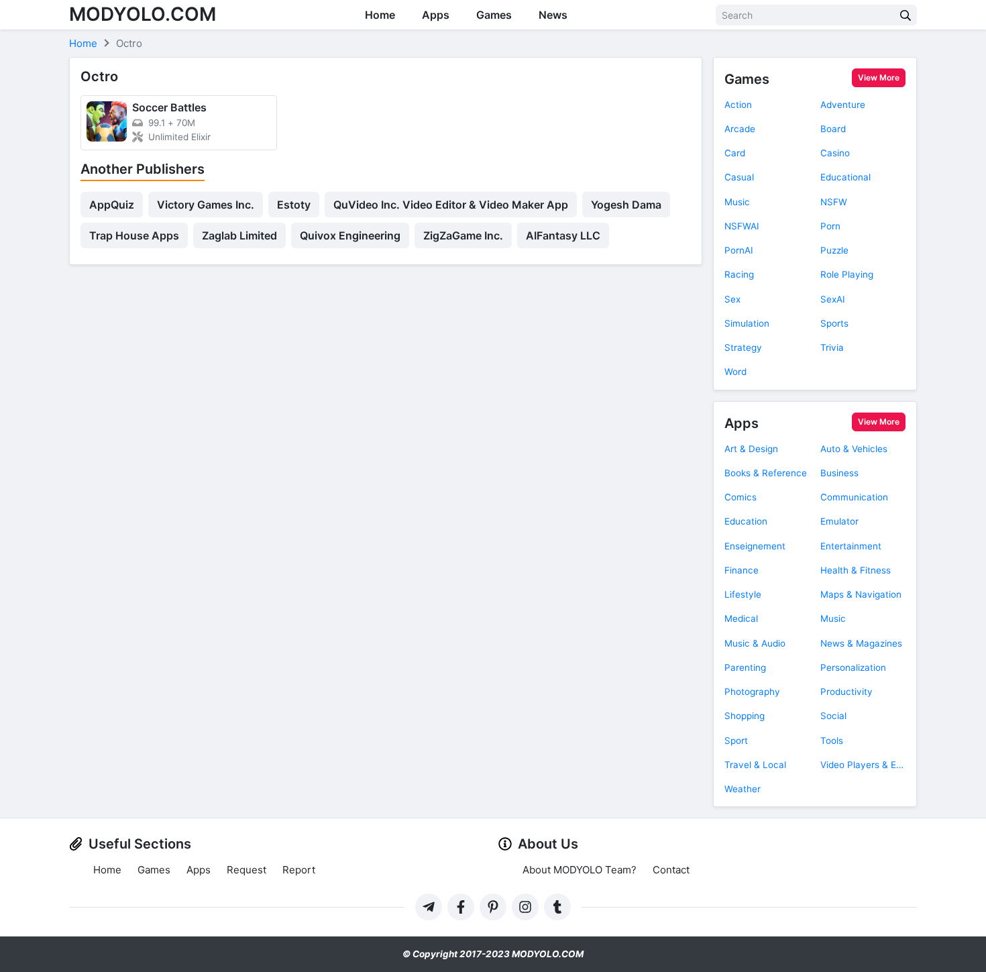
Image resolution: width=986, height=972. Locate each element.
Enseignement (754, 546)
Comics (740, 497)
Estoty (294, 204)
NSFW (833, 202)
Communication (854, 497)
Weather (742, 789)
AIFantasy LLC (563, 235)
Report (298, 869)
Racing (739, 274)
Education (745, 521)
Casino (835, 153)
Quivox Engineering (350, 235)
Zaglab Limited (239, 235)
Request (246, 869)
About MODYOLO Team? (580, 869)
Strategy (743, 347)
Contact (671, 869)
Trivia (832, 347)
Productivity (846, 691)
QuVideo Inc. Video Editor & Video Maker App (450, 204)
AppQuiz (111, 204)
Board (833, 128)
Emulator (839, 521)
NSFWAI (741, 226)
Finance (741, 570)
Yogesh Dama (626, 204)
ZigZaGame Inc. (463, 235)
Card (734, 153)
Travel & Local (755, 764)
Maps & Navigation (860, 594)
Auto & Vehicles (853, 448)
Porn (830, 226)
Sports (834, 323)
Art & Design (751, 448)
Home (380, 14)
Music (737, 202)
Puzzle (834, 250)
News (553, 14)
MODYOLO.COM (142, 14)
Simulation (746, 323)
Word (735, 371)
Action (738, 104)
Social (833, 715)
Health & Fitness (855, 570)
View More (878, 77)
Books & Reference (765, 473)
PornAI (738, 250)
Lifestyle (742, 594)
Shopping (744, 715)
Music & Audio (754, 643)
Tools (831, 740)
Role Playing (846, 274)
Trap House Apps (134, 235)
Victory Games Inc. (205, 204)
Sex (732, 299)
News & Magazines (861, 643)
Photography (752, 691)
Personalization (853, 667)
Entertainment (850, 546)
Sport (736, 740)
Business (839, 473)
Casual (739, 177)
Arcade (739, 128)
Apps (435, 14)
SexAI (832, 299)
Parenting (745, 667)
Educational (845, 177)
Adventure (842, 104)
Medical (741, 618)
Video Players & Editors (863, 764)
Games (494, 14)
